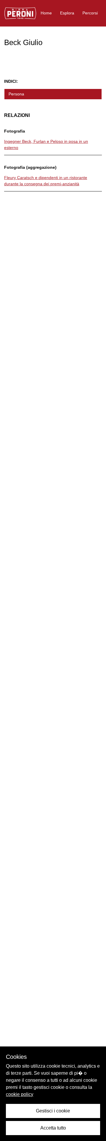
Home (46, 13)
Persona (16, 94)
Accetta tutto (53, 1127)
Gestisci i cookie (53, 1110)
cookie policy (19, 1094)
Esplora (67, 13)
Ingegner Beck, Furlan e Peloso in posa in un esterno (46, 144)
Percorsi (90, 13)
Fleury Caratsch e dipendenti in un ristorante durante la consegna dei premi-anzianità (45, 180)
